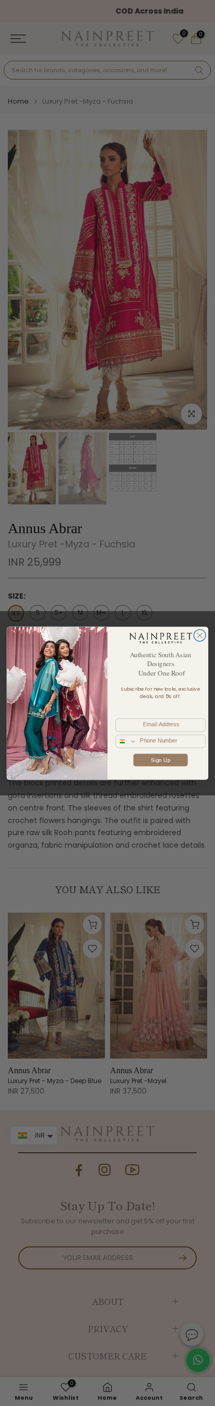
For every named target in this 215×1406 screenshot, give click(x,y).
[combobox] (126, 741)
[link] (160, 638)
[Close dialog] (200, 635)
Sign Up (160, 759)
